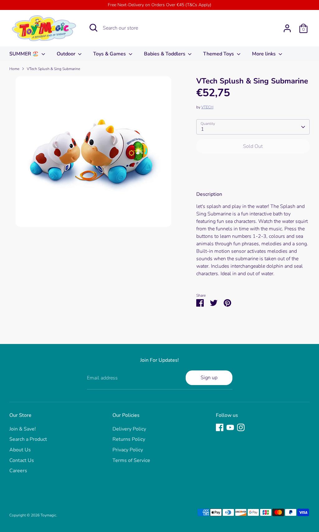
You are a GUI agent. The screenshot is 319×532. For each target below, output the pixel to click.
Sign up (209, 377)
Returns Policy (128, 439)
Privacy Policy (127, 449)
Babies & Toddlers (165, 53)
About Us (20, 449)
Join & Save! (22, 429)
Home (14, 68)
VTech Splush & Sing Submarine (53, 68)
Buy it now (253, 165)
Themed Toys (219, 53)
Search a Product (28, 439)
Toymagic (48, 515)
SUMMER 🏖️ (24, 53)
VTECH (207, 107)
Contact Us (21, 460)
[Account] (287, 28)
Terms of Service (131, 460)
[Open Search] (93, 27)
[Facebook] (219, 427)
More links (264, 53)
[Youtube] (230, 427)
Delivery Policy (129, 429)
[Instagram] (241, 427)
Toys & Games (110, 53)
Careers (18, 470)
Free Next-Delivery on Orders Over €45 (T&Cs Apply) (159, 5)
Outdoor (67, 53)
